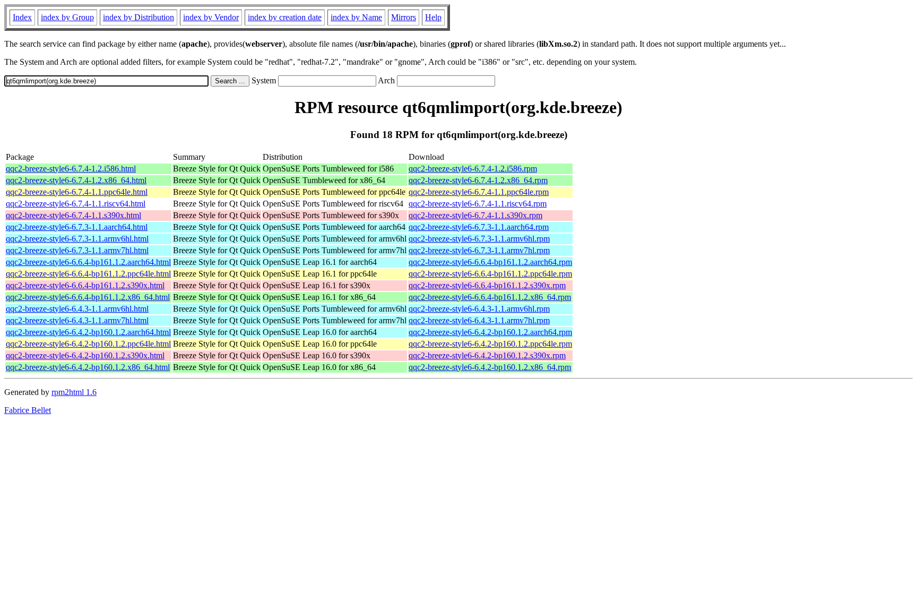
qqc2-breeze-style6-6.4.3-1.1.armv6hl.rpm (479, 308)
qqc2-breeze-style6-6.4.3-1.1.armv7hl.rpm (479, 320)
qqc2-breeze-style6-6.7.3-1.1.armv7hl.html (77, 250)
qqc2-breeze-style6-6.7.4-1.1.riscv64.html (75, 203)
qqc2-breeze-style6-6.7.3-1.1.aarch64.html (77, 226)
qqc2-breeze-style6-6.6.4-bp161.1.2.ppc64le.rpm (490, 273)
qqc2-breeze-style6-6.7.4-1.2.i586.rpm (473, 168)
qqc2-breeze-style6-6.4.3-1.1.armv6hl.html (77, 308)
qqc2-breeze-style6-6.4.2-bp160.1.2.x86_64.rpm (490, 367)
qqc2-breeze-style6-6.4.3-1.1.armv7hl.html (77, 320)
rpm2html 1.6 (74, 392)
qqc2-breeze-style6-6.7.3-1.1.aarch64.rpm (479, 226)
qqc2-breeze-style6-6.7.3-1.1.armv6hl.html (77, 238)
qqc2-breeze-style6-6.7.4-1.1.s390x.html (73, 215)
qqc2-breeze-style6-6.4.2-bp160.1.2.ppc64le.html (88, 343)
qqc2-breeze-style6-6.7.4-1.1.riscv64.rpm (478, 203)
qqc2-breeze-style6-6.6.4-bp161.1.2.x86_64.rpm (490, 297)
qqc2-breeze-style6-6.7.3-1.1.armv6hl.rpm (479, 238)
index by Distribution (138, 17)
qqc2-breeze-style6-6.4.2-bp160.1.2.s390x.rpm (487, 355)
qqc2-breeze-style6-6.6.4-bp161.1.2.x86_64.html (88, 297)
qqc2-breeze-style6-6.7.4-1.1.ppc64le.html (77, 191)
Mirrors (403, 17)
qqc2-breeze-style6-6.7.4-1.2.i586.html (71, 168)
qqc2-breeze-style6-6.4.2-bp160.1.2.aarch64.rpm (490, 332)
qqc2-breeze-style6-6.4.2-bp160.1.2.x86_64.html (88, 367)
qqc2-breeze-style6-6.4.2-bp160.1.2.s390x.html (85, 355)
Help (433, 17)
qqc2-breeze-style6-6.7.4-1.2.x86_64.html (76, 180)
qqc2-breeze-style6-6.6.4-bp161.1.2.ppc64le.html (88, 273)
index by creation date (285, 17)
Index (22, 17)
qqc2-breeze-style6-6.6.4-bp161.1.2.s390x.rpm (487, 285)
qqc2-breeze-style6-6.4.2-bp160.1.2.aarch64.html (88, 332)
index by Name (356, 17)
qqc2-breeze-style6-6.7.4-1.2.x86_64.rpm (478, 180)
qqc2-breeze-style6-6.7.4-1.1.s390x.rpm (475, 215)
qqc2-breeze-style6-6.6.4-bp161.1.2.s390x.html (85, 285)
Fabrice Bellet (27, 410)
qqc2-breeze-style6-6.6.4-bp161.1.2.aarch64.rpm (490, 262)
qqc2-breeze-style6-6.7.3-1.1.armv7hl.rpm (479, 250)
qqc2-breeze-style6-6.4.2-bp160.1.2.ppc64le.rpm (490, 343)
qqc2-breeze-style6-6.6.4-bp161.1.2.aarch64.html (88, 262)
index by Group (67, 17)
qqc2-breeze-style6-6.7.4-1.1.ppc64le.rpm (479, 191)
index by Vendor (211, 17)
